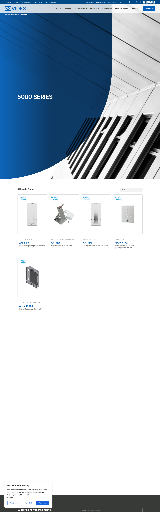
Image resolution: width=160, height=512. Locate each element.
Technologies (79, 8)
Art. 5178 (87, 242)
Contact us (149, 8)
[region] (28, 495)
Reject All (28, 503)
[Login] (137, 2)
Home (58, 8)
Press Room (90, 2)
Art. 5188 (24, 242)
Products (94, 8)
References (107, 8)
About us (67, 8)
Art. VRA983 (26, 306)
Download (135, 8)
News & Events (101, 2)
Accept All (42, 503)
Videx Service (38, 2)
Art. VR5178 (121, 242)
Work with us (112, 2)
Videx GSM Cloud (50, 2)
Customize (14, 503)
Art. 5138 (56, 242)
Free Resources (121, 8)
